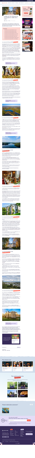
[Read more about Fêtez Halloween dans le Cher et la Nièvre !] (17, 366)
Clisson (8, 297)
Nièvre (3, 119)
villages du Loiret (4, 54)
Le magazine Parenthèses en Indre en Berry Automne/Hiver (10, 101)
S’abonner (29, 420)
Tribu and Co (19, 443)
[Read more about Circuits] (12, 385)
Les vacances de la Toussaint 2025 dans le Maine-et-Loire (11, 37)
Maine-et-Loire (14, 256)
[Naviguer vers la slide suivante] (32, 404)
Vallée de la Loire (6, 5)
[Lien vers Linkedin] (18, 347)
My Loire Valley (3, 5)
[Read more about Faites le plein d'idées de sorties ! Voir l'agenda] (15, 339)
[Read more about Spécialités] (23, 393)
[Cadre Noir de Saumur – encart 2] (27, 28)
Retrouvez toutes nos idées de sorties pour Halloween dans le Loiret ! (10, 63)
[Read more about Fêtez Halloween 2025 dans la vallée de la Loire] (7, 366)
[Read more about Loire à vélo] (23, 385)
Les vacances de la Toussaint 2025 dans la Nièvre (10, 32)
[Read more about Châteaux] (12, 393)
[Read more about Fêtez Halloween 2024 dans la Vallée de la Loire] (28, 366)
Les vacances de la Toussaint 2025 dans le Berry (10, 31)
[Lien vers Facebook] (17, 347)
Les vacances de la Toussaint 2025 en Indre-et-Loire (10, 36)
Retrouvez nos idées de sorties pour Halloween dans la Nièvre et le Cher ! (11, 133)
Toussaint (8, 5)
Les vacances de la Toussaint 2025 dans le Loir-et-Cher (11, 33)
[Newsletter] (27, 16)
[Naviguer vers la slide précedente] (30, 404)
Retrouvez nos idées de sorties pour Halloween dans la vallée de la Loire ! (11, 323)
